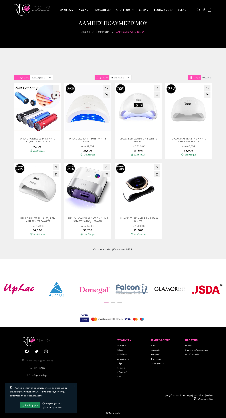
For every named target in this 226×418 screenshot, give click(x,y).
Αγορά (154, 345)
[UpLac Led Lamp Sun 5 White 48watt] (138, 107)
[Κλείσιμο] (74, 386)
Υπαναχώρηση (158, 363)
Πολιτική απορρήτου (186, 395)
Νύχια (120, 349)
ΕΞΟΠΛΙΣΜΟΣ (162, 10)
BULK (181, 10)
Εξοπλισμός (122, 372)
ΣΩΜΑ (143, 10)
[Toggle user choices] (204, 10)
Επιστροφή (156, 358)
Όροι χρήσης (169, 395)
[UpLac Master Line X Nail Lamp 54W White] (188, 107)
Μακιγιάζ (121, 345)
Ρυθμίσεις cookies (204, 398)
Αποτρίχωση (123, 358)
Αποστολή (156, 349)
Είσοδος (188, 345)
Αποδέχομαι (31, 405)
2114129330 (39, 367)
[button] (198, 9)
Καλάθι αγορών (192, 354)
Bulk (119, 376)
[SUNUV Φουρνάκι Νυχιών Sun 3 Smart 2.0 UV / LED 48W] (87, 187)
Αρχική (85, 31)
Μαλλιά (121, 367)
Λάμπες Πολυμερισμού (130, 31)
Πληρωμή (155, 354)
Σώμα (120, 363)
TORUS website (113, 412)
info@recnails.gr (39, 375)
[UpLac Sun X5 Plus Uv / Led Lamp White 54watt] (37, 187)
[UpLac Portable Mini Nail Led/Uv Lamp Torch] (37, 107)
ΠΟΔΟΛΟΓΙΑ (101, 10)
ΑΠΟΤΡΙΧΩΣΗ (124, 10)
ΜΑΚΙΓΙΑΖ (65, 10)
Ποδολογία (102, 31)
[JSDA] (207, 289)
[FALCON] (131, 289)
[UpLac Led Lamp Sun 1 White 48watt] (87, 107)
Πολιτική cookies (205, 395)
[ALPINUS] (56, 289)
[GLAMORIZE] (169, 289)
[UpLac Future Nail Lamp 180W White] (138, 187)
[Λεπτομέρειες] (56, 88)
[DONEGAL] (94, 289)
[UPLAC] (18, 289)
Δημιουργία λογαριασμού (196, 349)
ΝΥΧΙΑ (82, 10)
